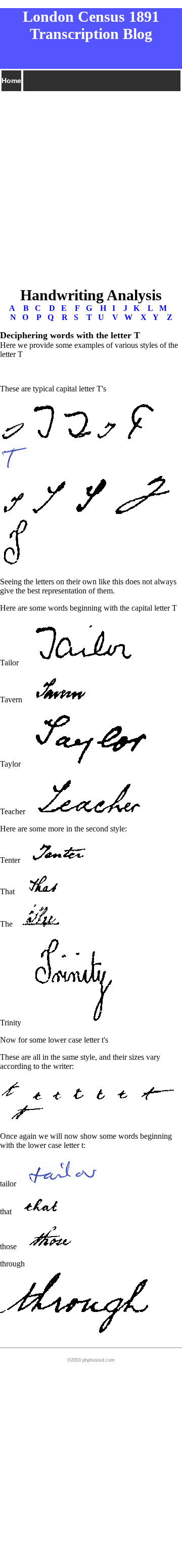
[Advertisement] (91, 184)
